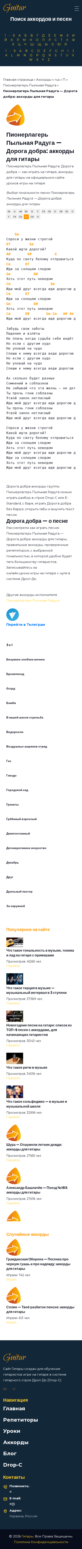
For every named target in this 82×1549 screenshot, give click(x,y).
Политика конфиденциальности (41, 1542)
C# (43, 211)
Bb (26, 211)
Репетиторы (20, 1420)
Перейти (13, 966)
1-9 (11, 35)
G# (32, 216)
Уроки (11, 1431)
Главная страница (18, 80)
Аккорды (44, 80)
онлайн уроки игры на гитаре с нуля (36, 573)
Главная (14, 1408)
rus (57, 80)
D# (61, 211)
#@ (12, 1504)
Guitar (14, 8)
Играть (11, 1279)
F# (14, 216)
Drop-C (12, 1465)
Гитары (27, 1536)
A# (20, 211)
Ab (9, 211)
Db (49, 211)
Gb (20, 216)
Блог (10, 1453)
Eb (66, 211)
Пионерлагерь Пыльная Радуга (29, 85)
